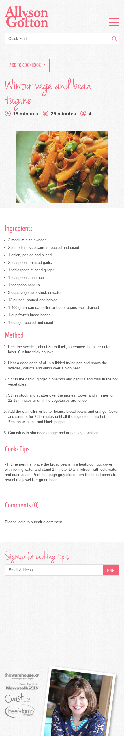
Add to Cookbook (25, 65)
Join (110, 571)
